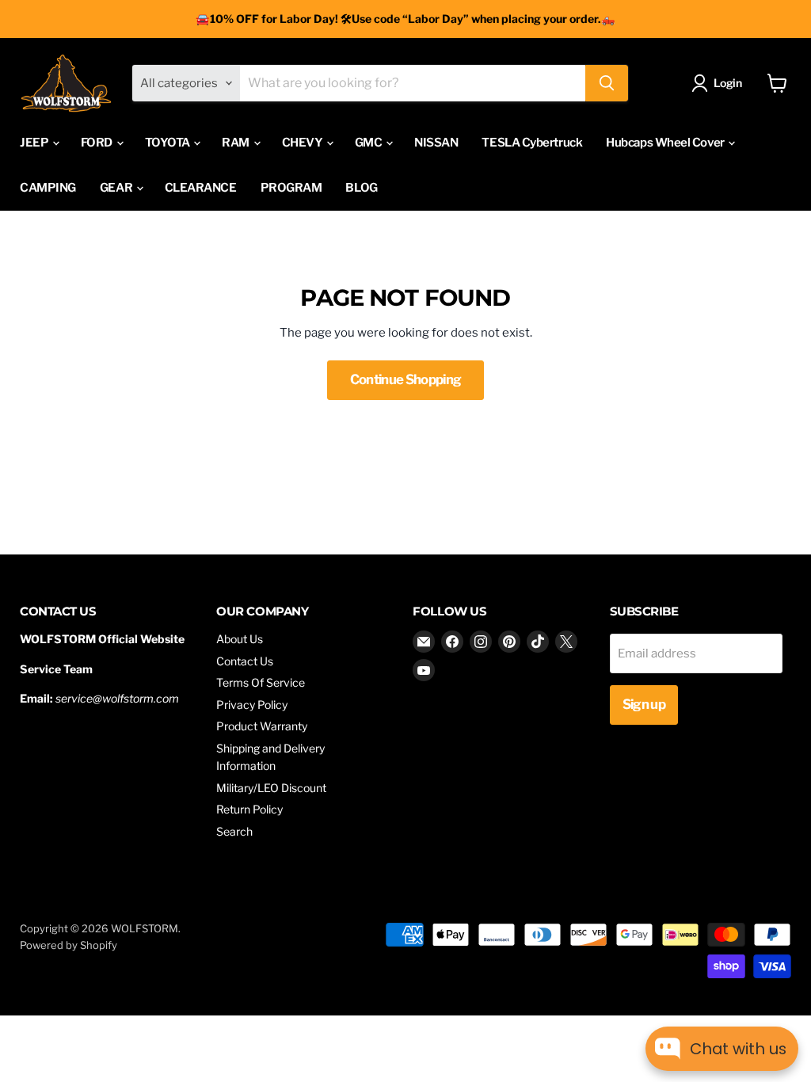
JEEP (35, 142)
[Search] (606, 83)
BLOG (361, 188)
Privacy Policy (251, 704)
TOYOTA (168, 142)
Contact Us (244, 661)
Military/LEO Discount (271, 787)
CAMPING (48, 188)
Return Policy (249, 809)
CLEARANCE (201, 188)
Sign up (644, 704)
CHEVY (303, 142)
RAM (236, 142)
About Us (239, 639)
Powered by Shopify (68, 945)
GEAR (117, 188)
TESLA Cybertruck (532, 142)
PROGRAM (291, 188)
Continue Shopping (406, 379)
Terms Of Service (260, 682)
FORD (98, 142)
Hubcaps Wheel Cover (666, 142)
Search (234, 831)
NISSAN (436, 142)
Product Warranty (261, 726)
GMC (369, 142)
